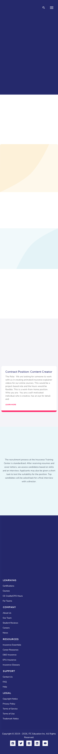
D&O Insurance (9, 654)
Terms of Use (9, 713)
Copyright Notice (10, 698)
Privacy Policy (9, 703)
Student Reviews (10, 623)
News (5, 632)
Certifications (8, 586)
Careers (6, 627)
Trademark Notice (11, 718)
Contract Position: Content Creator (28, 372)
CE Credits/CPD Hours (13, 596)
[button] (43, 8)
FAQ (5, 681)
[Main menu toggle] (51, 7)
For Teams (7, 601)
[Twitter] (21, 743)
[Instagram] (29, 743)
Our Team (7, 618)
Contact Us (8, 676)
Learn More (10, 405)
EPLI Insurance (9, 659)
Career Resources (10, 649)
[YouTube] (45, 743)
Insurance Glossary (11, 664)
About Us (7, 613)
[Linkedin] (37, 743)
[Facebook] (13, 743)
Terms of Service (10, 708)
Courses (6, 590)
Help (5, 686)
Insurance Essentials (12, 644)
